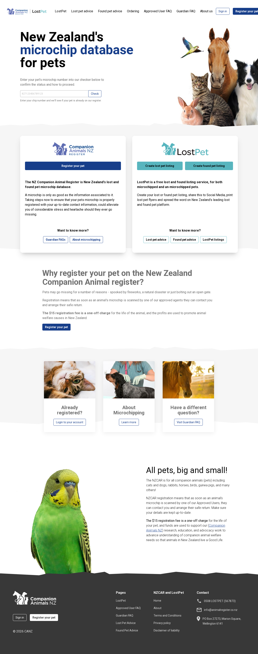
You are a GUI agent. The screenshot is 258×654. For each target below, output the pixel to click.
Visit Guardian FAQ (188, 422)
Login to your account (69, 422)
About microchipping (86, 239)
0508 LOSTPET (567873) (220, 601)
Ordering (133, 11)
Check (95, 93)
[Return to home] (36, 598)
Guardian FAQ (186, 11)
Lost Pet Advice (126, 623)
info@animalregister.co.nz (220, 609)
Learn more (129, 422)
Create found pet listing (209, 165)
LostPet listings (213, 239)
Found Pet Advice (127, 630)
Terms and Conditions (167, 615)
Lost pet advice (82, 11)
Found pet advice (110, 11)
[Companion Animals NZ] (30, 11)
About (157, 608)
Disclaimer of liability (167, 630)
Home (157, 600)
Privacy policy (162, 623)
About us (206, 11)
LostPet (60, 11)
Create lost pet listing (159, 165)
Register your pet (72, 165)
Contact (203, 593)
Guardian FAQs (56, 239)
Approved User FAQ (158, 11)
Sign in (222, 11)
